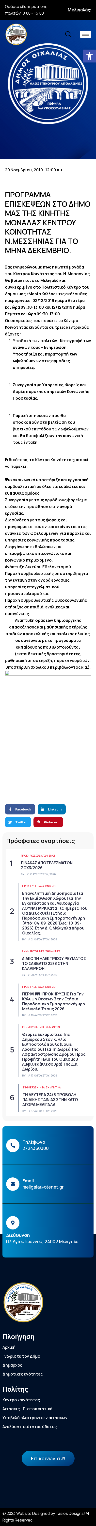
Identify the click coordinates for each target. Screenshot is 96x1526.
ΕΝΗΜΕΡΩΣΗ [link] (30, 951)
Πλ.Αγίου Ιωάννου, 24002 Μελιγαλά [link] (42, 1241)
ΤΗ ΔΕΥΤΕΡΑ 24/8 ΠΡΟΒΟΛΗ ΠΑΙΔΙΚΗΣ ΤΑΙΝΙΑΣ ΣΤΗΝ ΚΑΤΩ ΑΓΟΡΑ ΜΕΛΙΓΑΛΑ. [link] (50, 1099)
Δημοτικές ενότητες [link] (22, 1374)
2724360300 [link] (35, 1148)
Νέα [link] (41, 951)
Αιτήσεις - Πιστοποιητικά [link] (27, 1408)
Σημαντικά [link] (52, 951)
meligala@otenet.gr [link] (43, 1187)
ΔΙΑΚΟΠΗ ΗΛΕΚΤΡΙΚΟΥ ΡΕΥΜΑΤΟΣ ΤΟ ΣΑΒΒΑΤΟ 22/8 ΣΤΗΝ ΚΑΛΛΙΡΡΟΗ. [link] (54, 963)
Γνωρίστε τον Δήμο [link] (21, 1356)
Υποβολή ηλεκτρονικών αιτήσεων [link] (34, 1417)
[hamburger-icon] (85, 34)
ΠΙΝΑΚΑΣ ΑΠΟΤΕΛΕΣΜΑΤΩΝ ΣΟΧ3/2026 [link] (47, 865)
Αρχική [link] (9, 1347)
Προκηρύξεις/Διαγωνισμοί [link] (38, 855)
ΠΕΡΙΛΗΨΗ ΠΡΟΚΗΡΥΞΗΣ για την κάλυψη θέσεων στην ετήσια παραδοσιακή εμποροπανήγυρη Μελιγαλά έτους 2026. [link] (53, 1001)
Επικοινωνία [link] (46, 1458)
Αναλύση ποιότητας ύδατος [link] (29, 1426)
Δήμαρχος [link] (12, 1365)
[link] (89, 56)
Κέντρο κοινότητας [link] (21, 1400)
